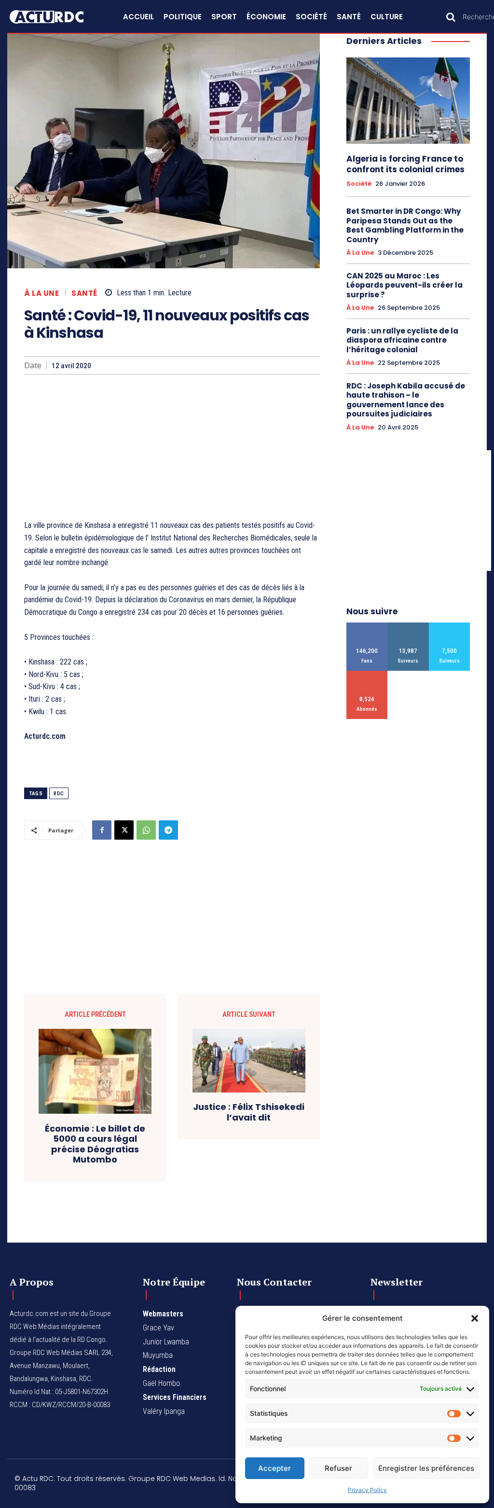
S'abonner (367, 674)
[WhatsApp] (146, 830)
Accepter (274, 1468)
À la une (41, 293)
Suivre (408, 626)
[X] (124, 830)
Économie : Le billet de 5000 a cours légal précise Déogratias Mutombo (95, 1144)
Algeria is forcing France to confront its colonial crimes (405, 164)
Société (358, 184)
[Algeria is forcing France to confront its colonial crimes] (408, 100)
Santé (84, 293)
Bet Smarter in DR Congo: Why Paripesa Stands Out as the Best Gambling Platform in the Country (405, 225)
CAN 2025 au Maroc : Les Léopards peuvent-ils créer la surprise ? (404, 285)
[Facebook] (101, 830)
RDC (59, 793)
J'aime (366, 626)
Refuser (338, 1468)
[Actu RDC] (55, 17)
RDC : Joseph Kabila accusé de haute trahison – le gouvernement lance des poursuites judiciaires (405, 400)
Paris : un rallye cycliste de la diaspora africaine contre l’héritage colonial (402, 340)
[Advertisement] (172, 446)
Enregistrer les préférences (426, 1468)
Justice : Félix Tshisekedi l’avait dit (248, 1112)
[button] (475, 1318)
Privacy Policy (367, 1490)
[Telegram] (168, 830)
